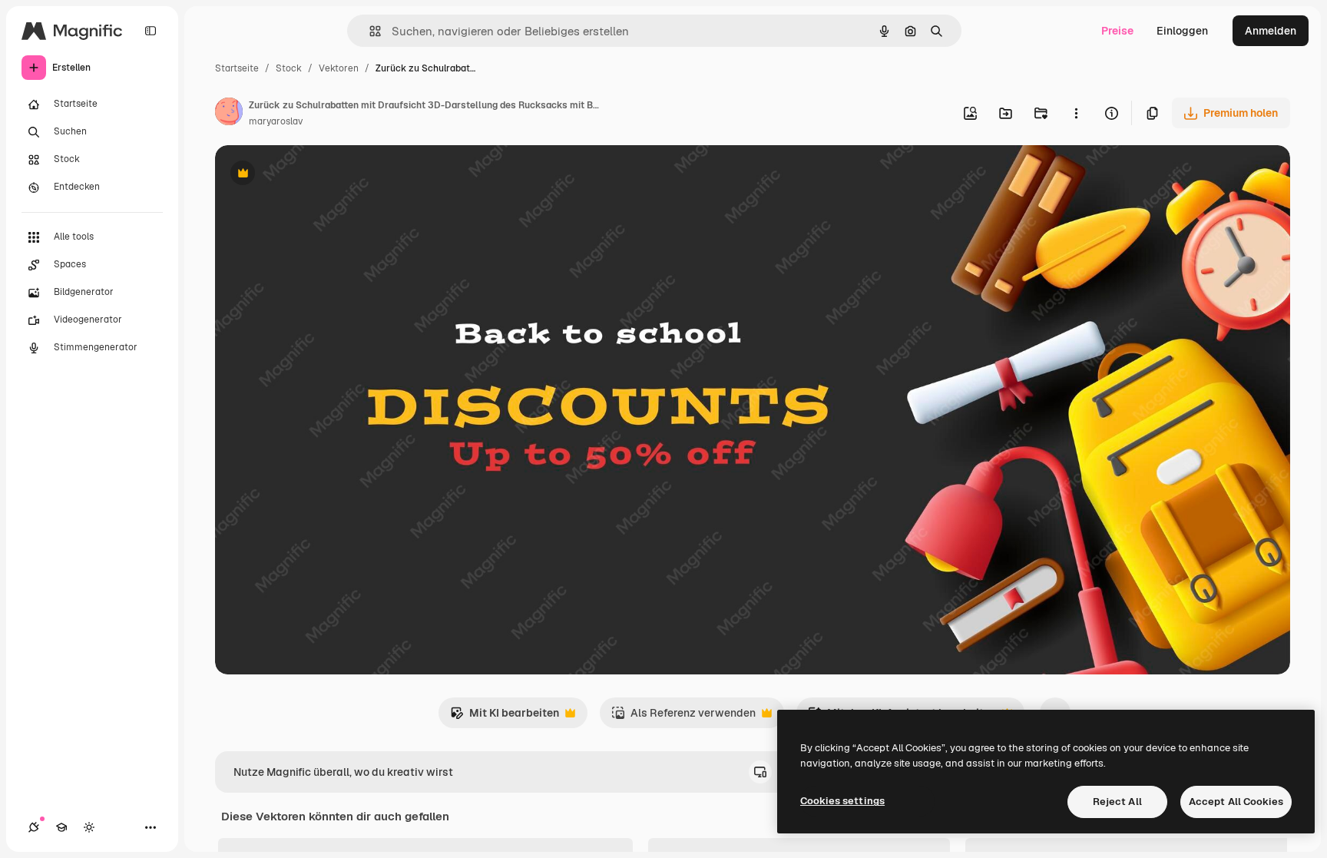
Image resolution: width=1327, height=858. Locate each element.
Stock (289, 68)
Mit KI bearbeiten (504, 717)
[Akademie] (61, 827)
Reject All (1117, 801)
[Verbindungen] (34, 827)
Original (313, 174)
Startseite (237, 68)
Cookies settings (842, 800)
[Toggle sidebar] (150, 30)
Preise (1117, 31)
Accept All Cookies (1236, 801)
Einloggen (1182, 31)
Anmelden (1270, 31)
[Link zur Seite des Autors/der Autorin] (229, 114)
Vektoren (339, 68)
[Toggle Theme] (89, 827)
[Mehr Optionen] (1076, 113)
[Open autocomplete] (369, 31)
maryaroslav (276, 121)
